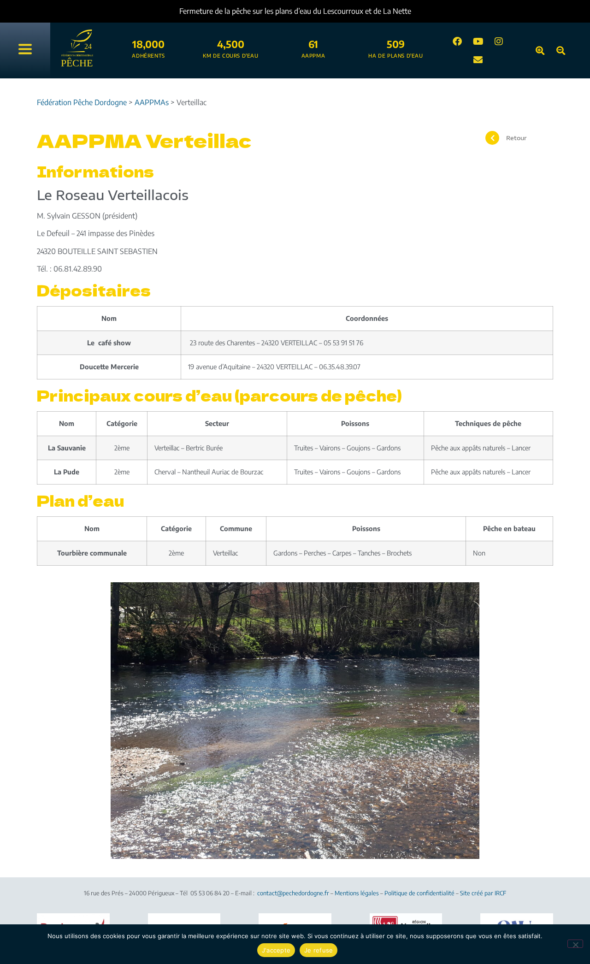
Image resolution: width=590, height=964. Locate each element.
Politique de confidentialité (419, 893)
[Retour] (492, 138)
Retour (516, 138)
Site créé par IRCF (483, 893)
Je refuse (318, 950)
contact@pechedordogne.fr (293, 893)
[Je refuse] (575, 944)
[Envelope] (478, 60)
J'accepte (276, 950)
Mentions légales (357, 893)
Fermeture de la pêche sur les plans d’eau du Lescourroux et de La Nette (267, 11)
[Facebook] (457, 41)
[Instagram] (499, 41)
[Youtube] (478, 41)
